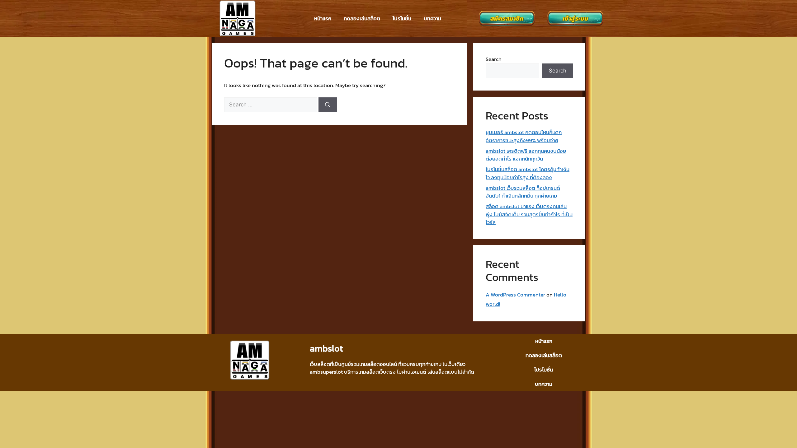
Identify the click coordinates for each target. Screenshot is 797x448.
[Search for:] (271, 104)
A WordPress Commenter (515, 295)
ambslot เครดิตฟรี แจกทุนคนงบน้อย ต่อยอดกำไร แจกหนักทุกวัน (526, 155)
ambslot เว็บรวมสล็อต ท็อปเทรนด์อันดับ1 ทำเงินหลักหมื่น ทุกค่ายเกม (523, 192)
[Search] (327, 104)
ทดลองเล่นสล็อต (362, 18)
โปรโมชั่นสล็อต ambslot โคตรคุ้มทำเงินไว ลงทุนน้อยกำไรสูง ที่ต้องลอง (527, 173)
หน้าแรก (322, 18)
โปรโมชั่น (402, 18)
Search (494, 59)
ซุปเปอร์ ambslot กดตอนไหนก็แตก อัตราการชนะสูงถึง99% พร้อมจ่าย (524, 136)
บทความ (432, 18)
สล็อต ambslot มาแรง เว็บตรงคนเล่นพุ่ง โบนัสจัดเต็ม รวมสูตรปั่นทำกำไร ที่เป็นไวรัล (529, 214)
